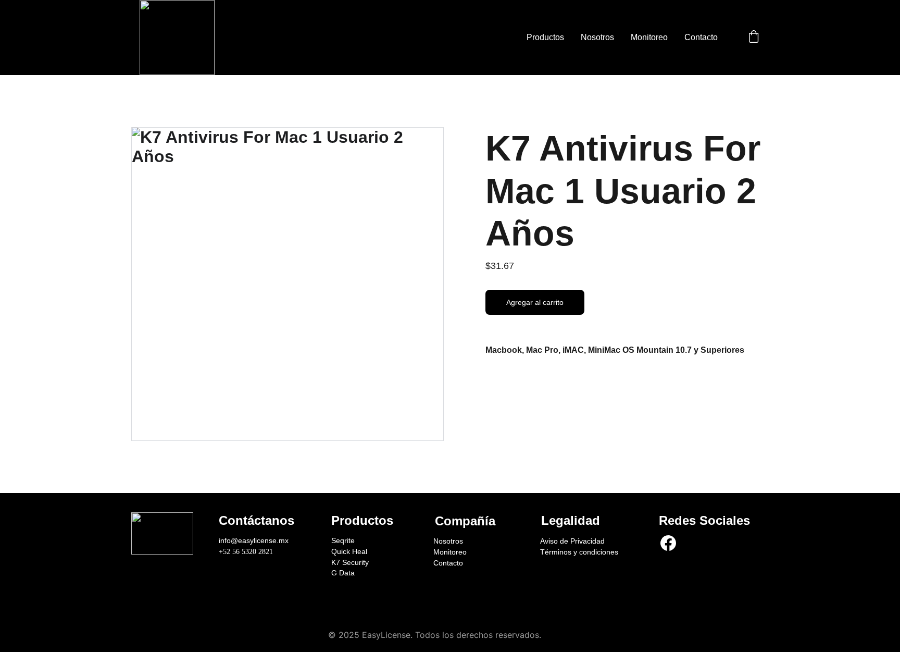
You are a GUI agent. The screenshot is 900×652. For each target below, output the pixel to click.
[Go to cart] (753, 37)
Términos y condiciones (579, 552)
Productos (545, 37)
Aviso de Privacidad (572, 541)
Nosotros (597, 37)
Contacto (701, 37)
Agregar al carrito (535, 302)
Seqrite (343, 540)
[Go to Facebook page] (668, 543)
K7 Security (350, 562)
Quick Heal (349, 551)
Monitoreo (649, 37)
